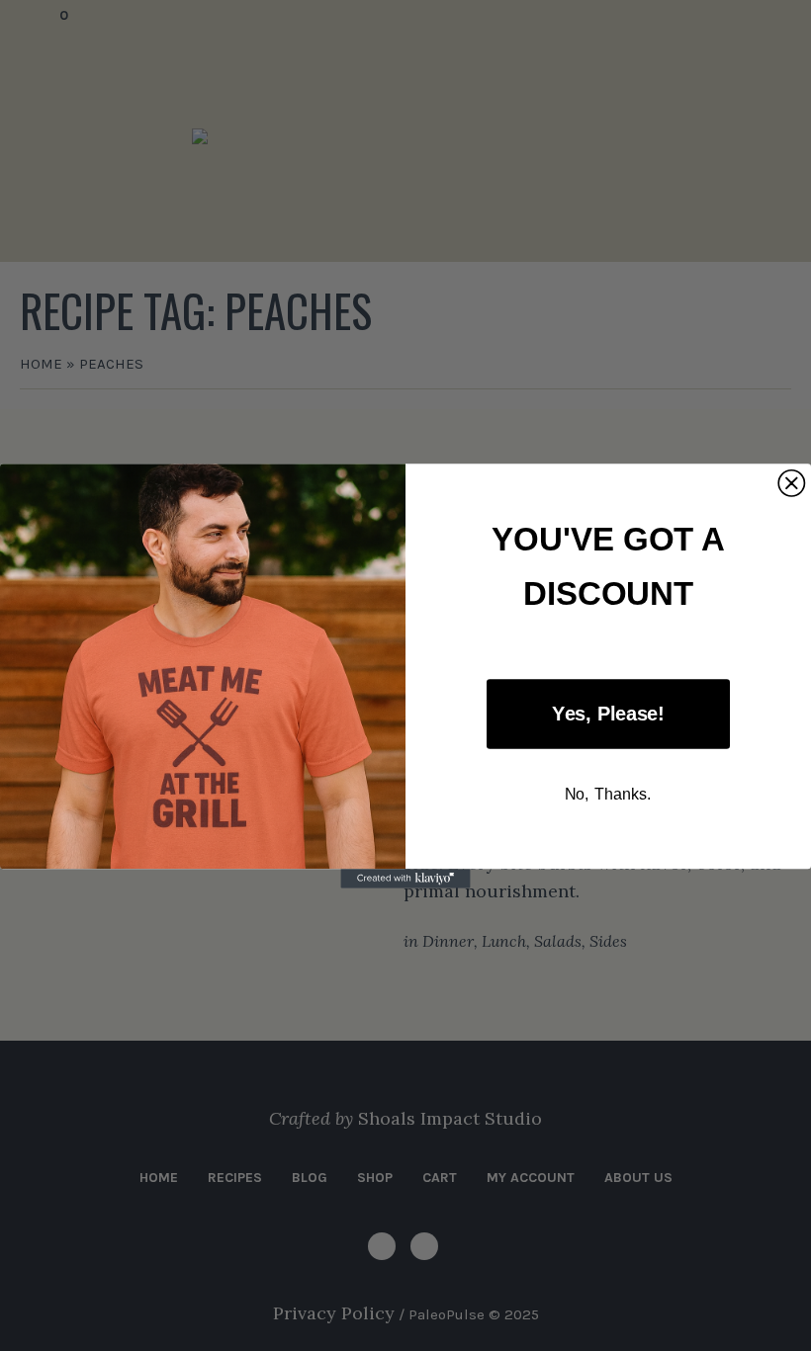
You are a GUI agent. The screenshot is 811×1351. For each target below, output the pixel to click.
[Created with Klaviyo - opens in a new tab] (405, 878)
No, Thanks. (609, 793)
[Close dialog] (791, 482)
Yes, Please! (608, 713)
